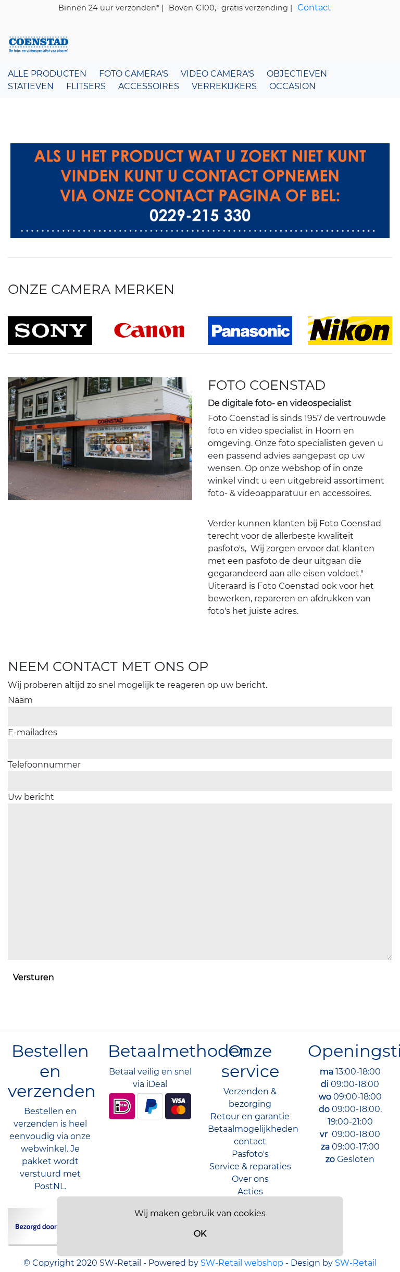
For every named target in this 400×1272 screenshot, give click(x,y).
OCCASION (292, 86)
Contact (314, 8)
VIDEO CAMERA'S (217, 74)
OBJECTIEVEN (297, 74)
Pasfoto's (250, 1154)
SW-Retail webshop (242, 1263)
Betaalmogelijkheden (253, 1129)
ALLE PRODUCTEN (47, 74)
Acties (250, 1191)
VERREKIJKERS (224, 86)
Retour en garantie (250, 1116)
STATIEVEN (31, 86)
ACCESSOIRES (148, 86)
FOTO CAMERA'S (133, 74)
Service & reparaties (250, 1166)
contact (250, 1141)
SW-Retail (356, 1263)
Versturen (33, 977)
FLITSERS (86, 86)
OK (200, 1234)
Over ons (250, 1179)
